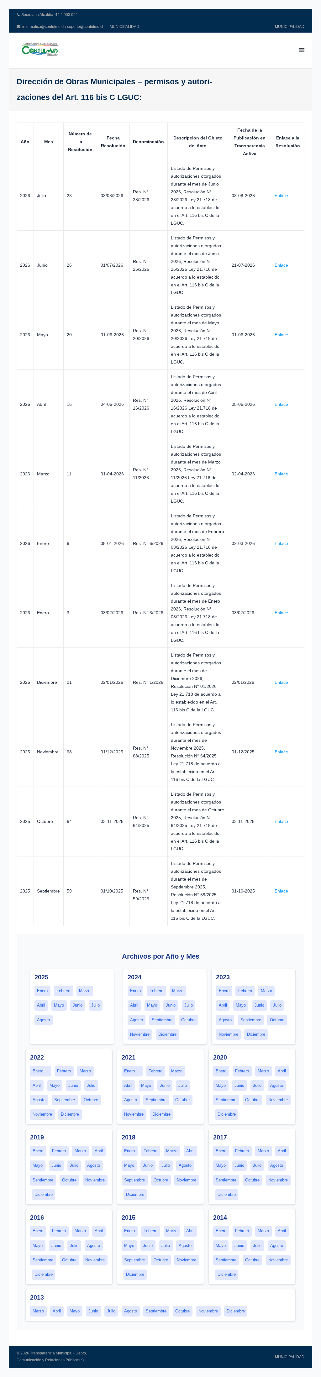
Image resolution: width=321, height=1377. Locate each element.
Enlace (281, 195)
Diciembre (167, 1034)
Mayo (59, 1005)
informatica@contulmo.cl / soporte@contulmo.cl (62, 26)
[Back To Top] (305, 1362)
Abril (41, 1005)
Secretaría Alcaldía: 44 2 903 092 (49, 15)
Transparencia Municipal (51, 1353)
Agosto (43, 1020)
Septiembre (162, 1020)
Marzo (84, 991)
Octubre (188, 1020)
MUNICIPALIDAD (124, 26)
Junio (77, 1005)
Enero (42, 991)
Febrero (63, 991)
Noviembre (140, 1034)
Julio (95, 1005)
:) (82, 1360)
